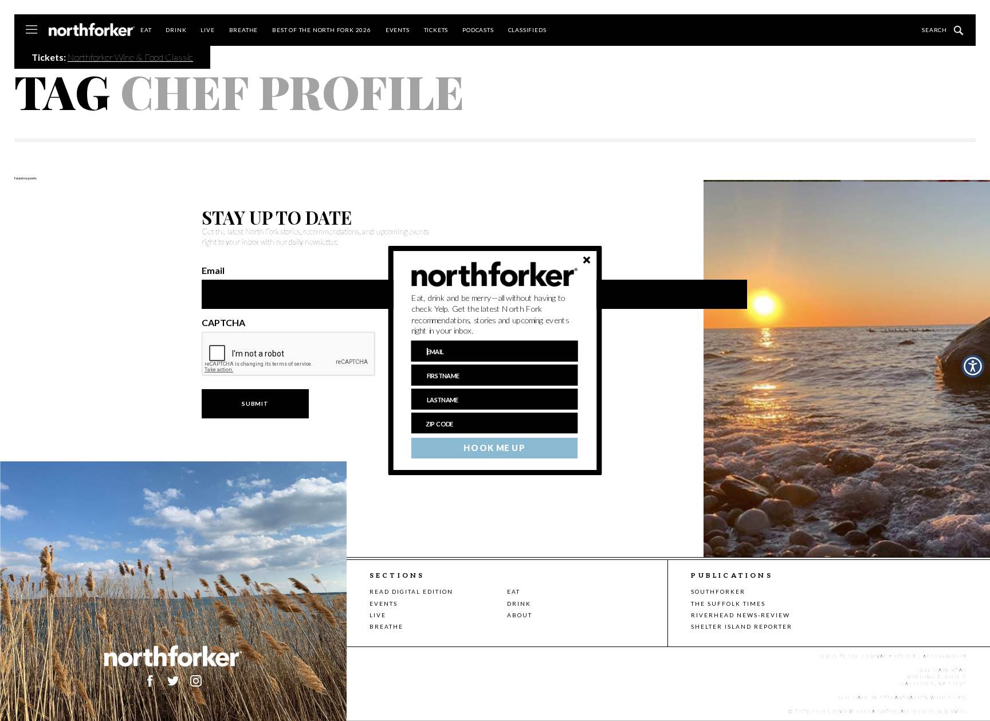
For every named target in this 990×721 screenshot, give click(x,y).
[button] (494, 314)
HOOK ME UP (494, 448)
